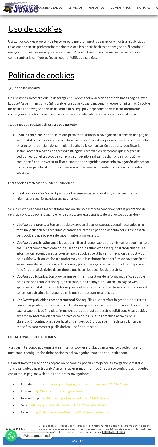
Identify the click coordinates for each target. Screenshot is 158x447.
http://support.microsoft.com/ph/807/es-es (78, 398)
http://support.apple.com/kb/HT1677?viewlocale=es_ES (71, 405)
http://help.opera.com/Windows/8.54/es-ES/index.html (71, 412)
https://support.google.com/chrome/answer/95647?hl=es (86, 384)
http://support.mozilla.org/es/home (58, 391)
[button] (11, 436)
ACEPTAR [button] (79, 440)
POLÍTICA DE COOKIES (113, 432)
